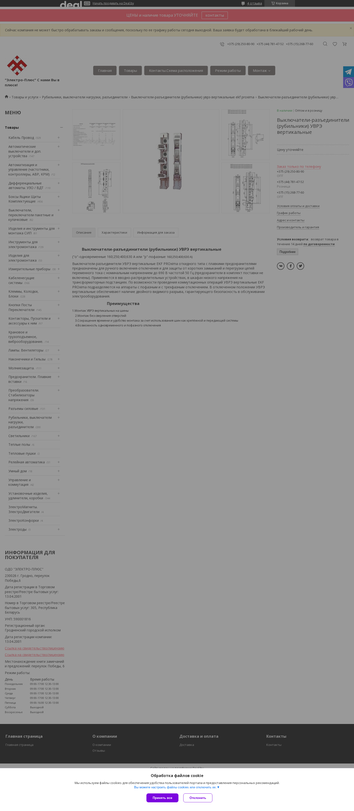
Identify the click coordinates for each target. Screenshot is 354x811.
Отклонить (198, 798)
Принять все (162, 798)
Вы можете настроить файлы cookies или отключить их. (175, 787)
